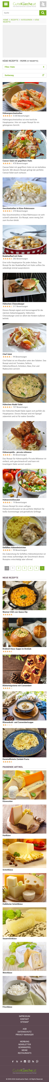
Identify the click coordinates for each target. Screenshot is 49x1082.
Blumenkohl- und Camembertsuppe (18, 722)
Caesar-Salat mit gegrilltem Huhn (17, 161)
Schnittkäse (8, 870)
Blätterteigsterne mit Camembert (17, 685)
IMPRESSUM (24, 1016)
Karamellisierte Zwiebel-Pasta (16, 759)
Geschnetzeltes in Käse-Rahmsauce (18, 208)
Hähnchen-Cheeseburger (13, 304)
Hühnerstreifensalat (11, 500)
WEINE (25, 1050)
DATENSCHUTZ (24, 1032)
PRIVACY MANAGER (24, 1034)
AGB (25, 1029)
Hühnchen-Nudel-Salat (12, 404)
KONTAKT (24, 1019)
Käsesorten (8, 801)
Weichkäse (7, 973)
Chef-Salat (7, 354)
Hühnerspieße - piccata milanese (17, 452)
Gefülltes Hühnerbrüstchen (14, 547)
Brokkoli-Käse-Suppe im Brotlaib (17, 649)
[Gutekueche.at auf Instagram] (25, 1061)
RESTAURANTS (24, 1053)
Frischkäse (7, 1007)
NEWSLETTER (24, 1044)
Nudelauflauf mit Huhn (12, 256)
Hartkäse (7, 835)
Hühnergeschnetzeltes (12, 113)
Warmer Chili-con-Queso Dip (15, 612)
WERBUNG (24, 1041)
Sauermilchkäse (10, 938)
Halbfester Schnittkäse (13, 904)
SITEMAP (24, 1022)
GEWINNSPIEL (24, 1047)
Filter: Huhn (24, 67)
